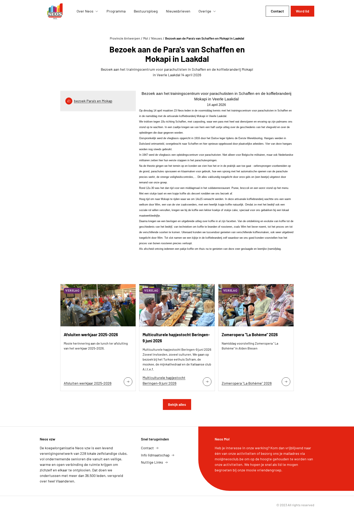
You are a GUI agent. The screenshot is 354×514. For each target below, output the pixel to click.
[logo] (55, 11)
